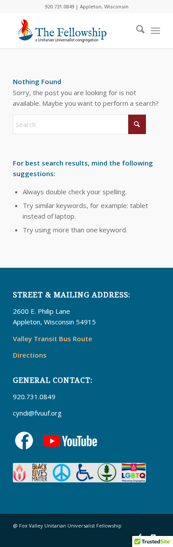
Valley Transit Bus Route (52, 338)
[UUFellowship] (71, 30)
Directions (30, 355)
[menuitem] (136, 30)
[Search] (136, 30)
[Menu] (155, 30)
